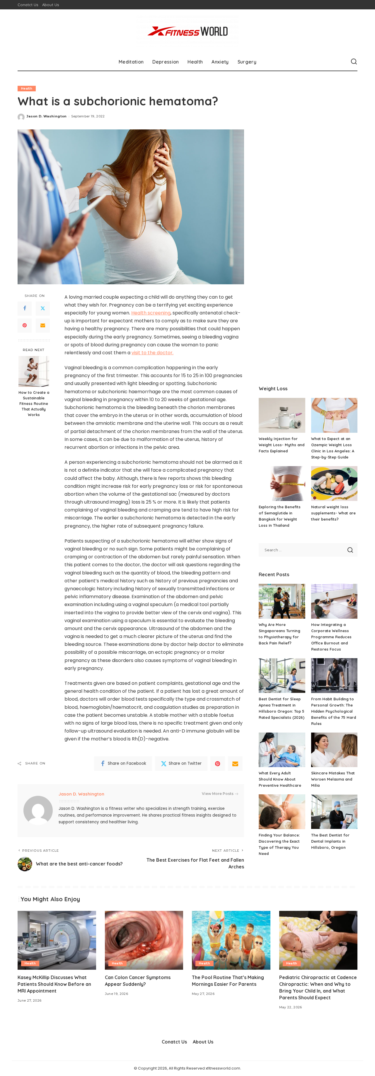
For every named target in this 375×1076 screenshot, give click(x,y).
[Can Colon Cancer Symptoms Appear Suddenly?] (144, 940)
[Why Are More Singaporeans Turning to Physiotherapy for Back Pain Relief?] (282, 601)
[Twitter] (43, 308)
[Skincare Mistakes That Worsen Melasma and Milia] (334, 750)
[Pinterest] (25, 325)
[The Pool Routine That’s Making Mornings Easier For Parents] (231, 940)
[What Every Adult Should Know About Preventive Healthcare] (282, 750)
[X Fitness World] (187, 31)
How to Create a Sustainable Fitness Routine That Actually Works (33, 403)
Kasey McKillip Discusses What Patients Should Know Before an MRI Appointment (54, 984)
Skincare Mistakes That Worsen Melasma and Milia (333, 779)
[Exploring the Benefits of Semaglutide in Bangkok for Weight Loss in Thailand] (282, 483)
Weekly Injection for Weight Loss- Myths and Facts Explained (281, 444)
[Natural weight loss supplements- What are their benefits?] (334, 483)
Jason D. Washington (47, 116)
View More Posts (217, 793)
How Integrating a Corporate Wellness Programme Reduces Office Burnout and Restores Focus (331, 636)
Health (26, 88)
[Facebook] (25, 308)
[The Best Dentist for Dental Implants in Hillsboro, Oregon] (334, 811)
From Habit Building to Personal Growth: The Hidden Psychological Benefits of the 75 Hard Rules (333, 711)
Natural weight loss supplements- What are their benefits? (333, 512)
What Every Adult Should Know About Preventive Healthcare (280, 779)
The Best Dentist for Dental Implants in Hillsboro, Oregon (330, 841)
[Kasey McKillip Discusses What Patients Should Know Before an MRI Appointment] (57, 940)
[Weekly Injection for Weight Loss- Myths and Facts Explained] (282, 415)
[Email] (43, 325)
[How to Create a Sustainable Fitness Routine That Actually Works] (33, 371)
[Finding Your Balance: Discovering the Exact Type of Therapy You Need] (282, 811)
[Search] (353, 62)
